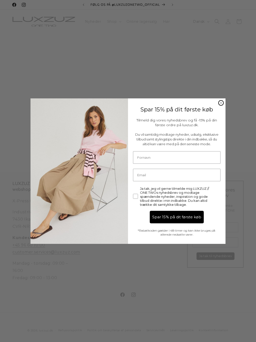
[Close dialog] (221, 102)
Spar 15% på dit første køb (176, 217)
